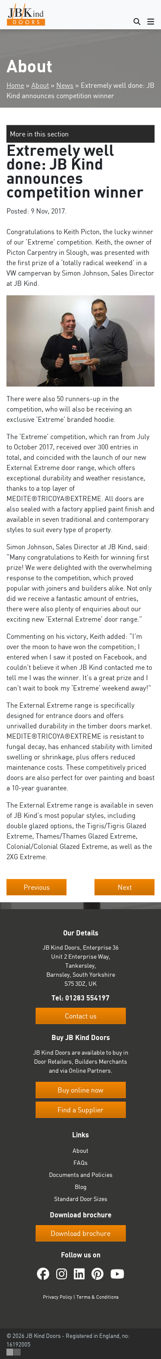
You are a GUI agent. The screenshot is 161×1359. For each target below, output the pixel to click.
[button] (80, 134)
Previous (37, 887)
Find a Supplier (80, 1109)
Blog (81, 1186)
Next (125, 887)
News (64, 85)
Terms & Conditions (97, 1297)
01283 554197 (87, 998)
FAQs (80, 1162)
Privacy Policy (57, 1297)
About (40, 85)
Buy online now (80, 1090)
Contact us (81, 1016)
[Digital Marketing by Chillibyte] (13, 1352)
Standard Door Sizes (80, 1198)
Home (15, 85)
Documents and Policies (80, 1174)
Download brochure (80, 1233)
